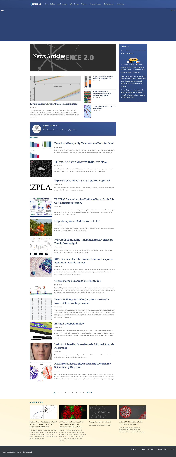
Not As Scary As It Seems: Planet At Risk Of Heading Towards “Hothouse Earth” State (43, 424)
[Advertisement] (88, 26)
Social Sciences (109, 4)
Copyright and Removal (147, 449)
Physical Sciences (95, 4)
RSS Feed (34, 137)
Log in (173, 10)
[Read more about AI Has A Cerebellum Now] (41, 331)
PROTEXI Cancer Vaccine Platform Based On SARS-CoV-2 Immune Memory (84, 200)
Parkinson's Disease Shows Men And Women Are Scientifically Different (82, 365)
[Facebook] (2, 11)
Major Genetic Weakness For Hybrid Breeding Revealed (103, 78)
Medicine (84, 4)
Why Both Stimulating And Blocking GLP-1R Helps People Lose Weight (83, 241)
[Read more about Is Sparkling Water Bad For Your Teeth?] (41, 227)
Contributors (121, 4)
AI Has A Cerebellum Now (69, 323)
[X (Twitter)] (3, 11)
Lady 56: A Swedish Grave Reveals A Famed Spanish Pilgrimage (84, 346)
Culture (52, 4)
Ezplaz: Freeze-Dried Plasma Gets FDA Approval (82, 180)
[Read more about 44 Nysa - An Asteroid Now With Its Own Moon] (41, 168)
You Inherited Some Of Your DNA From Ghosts (104, 107)
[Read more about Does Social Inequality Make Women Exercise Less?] (41, 149)
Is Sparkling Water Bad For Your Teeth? (76, 221)
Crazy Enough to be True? (100, 422)
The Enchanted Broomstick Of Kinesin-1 (77, 281)
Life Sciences (74, 4)
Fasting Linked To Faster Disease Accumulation (53, 103)
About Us (134, 449)
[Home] (36, 4)
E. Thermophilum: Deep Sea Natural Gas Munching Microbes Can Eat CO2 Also (71, 424)
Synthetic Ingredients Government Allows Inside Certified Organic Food (102, 93)
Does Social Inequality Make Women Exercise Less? (84, 143)
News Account (51, 125)
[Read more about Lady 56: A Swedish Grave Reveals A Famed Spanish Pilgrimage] (41, 351)
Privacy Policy (162, 449)
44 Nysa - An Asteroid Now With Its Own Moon (80, 162)
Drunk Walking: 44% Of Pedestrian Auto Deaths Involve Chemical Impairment (81, 301)
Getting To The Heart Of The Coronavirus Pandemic (130, 423)
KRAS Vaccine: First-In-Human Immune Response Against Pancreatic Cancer (83, 260)
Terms (172, 449)
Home (47, 4)
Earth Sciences (62, 4)
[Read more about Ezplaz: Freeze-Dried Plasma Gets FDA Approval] (41, 187)
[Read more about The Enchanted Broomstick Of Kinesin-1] (41, 287)
